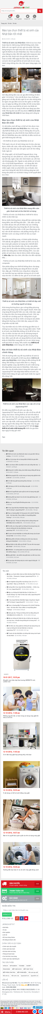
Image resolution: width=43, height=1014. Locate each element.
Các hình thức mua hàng (10, 956)
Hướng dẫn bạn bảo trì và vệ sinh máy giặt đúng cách (22, 497)
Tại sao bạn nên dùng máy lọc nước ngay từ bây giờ (22, 560)
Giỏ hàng (9, 17)
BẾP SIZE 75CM (28, 969)
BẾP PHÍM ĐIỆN (22, 972)
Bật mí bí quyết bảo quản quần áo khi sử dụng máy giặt (23, 491)
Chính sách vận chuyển (9, 946)
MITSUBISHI (13, 966)
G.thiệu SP (27, 19)
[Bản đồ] (24, 985)
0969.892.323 (22, 1012)
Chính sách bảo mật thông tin (11, 959)
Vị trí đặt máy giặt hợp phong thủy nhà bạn (19, 481)
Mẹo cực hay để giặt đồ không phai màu (18, 502)
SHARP (28, 966)
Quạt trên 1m (34, 975)
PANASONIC (6, 969)
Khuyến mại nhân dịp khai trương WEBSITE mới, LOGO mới (19, 681)
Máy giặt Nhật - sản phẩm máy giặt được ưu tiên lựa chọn (23, 555)
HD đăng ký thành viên (9, 940)
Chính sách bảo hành (9, 949)
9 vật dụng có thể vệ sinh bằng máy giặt (18, 486)
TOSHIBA (21, 966)
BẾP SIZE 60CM (17, 969)
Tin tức (5, 930)
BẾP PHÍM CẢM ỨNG (9, 972)
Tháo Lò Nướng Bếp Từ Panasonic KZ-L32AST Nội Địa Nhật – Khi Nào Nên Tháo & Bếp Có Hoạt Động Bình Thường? (22, 515)
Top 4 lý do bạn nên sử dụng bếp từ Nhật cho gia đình (22, 459)
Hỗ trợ (34, 19)
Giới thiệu (5, 927)
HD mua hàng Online (9, 937)
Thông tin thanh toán (9, 954)
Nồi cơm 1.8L (15, 975)
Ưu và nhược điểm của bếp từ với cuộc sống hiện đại (22, 464)
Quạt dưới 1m (25, 975)
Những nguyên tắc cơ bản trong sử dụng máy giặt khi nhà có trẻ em (20, 716)
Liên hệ (5, 935)
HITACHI (5, 966)
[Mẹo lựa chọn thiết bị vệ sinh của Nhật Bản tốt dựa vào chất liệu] (21, 4)
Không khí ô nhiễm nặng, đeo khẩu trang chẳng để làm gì (23, 470)
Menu (7, 1012)
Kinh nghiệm (18, 19)
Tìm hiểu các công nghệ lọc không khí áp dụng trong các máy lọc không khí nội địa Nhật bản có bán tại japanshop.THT (23, 528)
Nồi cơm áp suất (33, 972)
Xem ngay (20, 654)
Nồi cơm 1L (6, 975)
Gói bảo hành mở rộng (9, 951)
